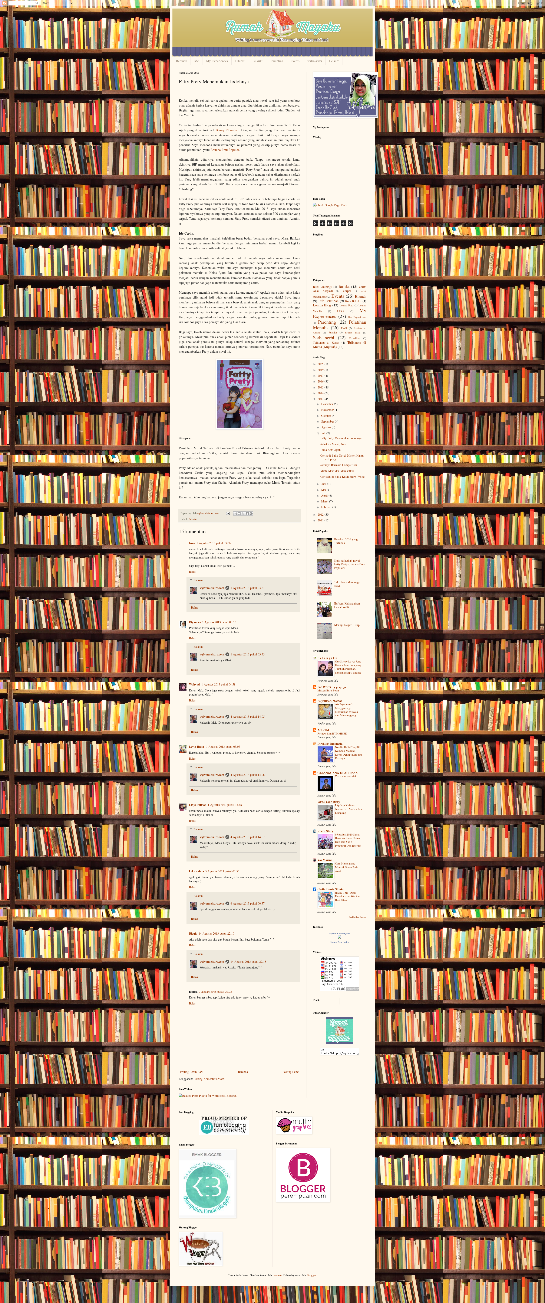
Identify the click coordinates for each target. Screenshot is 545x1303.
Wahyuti (194, 684)
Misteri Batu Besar (328, 690)
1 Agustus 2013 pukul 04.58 (218, 684)
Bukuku (257, 61)
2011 (321, 520)
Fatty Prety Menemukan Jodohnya (340, 438)
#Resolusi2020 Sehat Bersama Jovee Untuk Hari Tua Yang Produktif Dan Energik (348, 840)
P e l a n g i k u (327, 658)
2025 (321, 364)
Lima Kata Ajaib (330, 450)
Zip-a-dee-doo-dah (346, 776)
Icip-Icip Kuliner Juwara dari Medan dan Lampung (348, 809)
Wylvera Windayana (339, 933)
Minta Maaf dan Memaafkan (337, 471)
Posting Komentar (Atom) (209, 1079)
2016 (321, 381)
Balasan (198, 580)
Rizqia (193, 933)
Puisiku (333, 332)
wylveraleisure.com (212, 588)
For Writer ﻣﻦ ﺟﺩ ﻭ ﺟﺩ (332, 687)
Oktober (326, 416)
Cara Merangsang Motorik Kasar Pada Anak (346, 867)
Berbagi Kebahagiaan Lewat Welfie (347, 605)
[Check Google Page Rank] (330, 205)
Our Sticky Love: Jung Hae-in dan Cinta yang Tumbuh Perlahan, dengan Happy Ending (348, 666)
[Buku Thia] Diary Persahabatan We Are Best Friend (347, 896)
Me (196, 61)
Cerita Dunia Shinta (330, 889)
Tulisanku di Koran (326, 343)
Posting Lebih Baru (191, 1072)
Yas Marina (324, 860)
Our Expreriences (357, 317)
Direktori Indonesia (330, 743)
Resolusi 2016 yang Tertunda (346, 541)
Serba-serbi (314, 61)
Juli (323, 433)
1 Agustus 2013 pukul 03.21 (248, 588)
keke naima (196, 871)
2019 (321, 370)
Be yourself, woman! (330, 700)
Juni (324, 484)
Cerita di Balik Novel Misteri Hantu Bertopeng (342, 457)
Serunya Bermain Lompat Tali (338, 465)
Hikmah (360, 296)
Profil (344, 328)
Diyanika (195, 622)
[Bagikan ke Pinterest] (251, 513)
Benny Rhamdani (227, 130)
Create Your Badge (339, 942)
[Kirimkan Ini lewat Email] (235, 513)
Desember (327, 404)
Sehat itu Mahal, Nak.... (334, 444)
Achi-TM (323, 730)
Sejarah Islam (352, 332)
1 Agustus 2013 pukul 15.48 (225, 805)
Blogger (311, 1275)
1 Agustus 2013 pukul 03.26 (219, 622)
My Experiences (217, 61)
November (328, 410)
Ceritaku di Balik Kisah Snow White (342, 477)
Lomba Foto (346, 305)
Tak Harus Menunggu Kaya (347, 584)
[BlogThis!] (239, 513)
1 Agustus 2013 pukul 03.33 (248, 654)
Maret (325, 501)
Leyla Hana (197, 746)
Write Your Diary (328, 801)
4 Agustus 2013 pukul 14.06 (248, 775)
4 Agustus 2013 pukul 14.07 (248, 837)
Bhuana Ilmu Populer (225, 149)
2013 (321, 399)
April (324, 495)
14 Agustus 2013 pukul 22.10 (216, 933)
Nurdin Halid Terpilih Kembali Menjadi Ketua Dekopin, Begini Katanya (348, 752)
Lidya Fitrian (198, 804)
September (328, 421)
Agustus (326, 427)
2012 (321, 514)
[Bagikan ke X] (243, 513)
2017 (321, 376)
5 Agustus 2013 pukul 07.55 (222, 871)
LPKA (340, 311)
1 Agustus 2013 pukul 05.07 (223, 747)
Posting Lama (291, 1072)
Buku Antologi (322, 287)
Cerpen (347, 291)
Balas (192, 572)
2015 (321, 387)
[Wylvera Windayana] (339, 937)
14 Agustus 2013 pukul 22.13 (248, 962)
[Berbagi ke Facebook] (247, 513)
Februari (326, 507)
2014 (321, 393)
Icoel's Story (325, 831)
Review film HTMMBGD (332, 733)
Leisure (334, 61)
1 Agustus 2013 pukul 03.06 (213, 543)
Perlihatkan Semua (357, 916)
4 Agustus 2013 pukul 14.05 (248, 716)
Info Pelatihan (328, 300)
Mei (324, 490)
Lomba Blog (322, 305)
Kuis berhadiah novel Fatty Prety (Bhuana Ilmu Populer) (349, 564)
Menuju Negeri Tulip (347, 625)
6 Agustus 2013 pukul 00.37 (248, 903)
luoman (277, 1275)
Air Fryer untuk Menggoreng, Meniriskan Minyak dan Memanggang (346, 709)
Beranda (181, 61)
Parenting (277, 61)
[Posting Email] (227, 513)
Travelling (354, 338)
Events (295, 61)
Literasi (240, 61)
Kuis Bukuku (353, 301)
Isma (192, 543)
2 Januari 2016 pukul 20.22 (215, 992)
